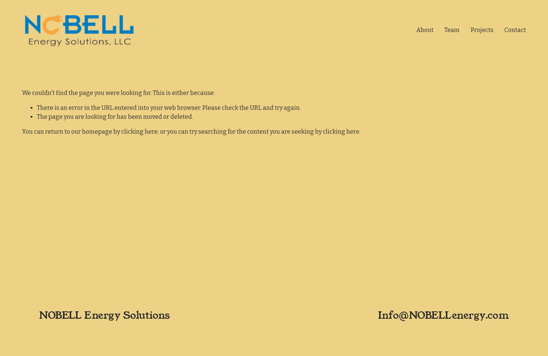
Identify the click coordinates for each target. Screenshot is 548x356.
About (425, 30)
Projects (482, 30)
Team (452, 30)
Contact (515, 30)
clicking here (139, 131)
